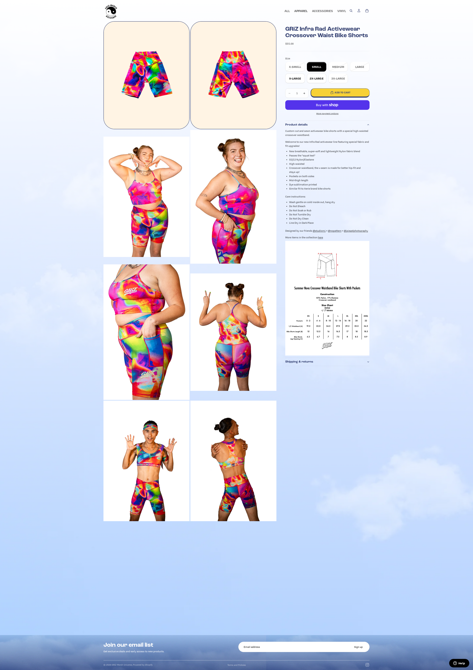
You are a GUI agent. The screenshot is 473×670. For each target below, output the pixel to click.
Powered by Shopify (143, 664)
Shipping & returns (299, 361)
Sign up (358, 646)
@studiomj (319, 230)
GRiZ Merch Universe (122, 664)
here (320, 237)
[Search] (351, 11)
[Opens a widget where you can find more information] (459, 663)
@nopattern (334, 230)
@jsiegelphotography (356, 230)
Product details (296, 125)
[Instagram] (367, 665)
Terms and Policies (236, 665)
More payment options (327, 113)
